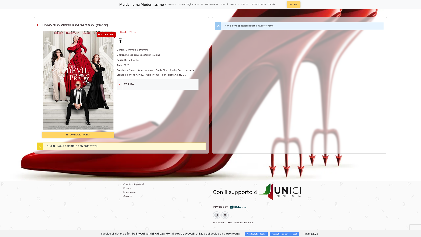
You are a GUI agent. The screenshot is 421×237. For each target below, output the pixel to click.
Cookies (127, 196)
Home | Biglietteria (188, 4)
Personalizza (310, 233)
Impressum (129, 192)
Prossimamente (209, 4)
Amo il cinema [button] (229, 4)
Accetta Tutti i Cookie (256, 234)
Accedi (293, 4)
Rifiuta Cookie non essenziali (284, 234)
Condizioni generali (133, 184)
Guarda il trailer (79, 135)
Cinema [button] (169, 4)
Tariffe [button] (272, 4)
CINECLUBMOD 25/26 (253, 4)
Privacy (127, 188)
